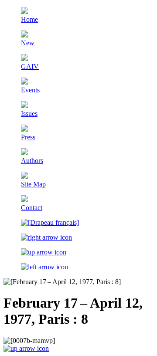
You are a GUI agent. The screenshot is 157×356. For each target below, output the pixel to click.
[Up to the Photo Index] (43, 252)
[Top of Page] (26, 348)
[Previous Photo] (44, 267)
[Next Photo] (46, 237)
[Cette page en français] (50, 222)
